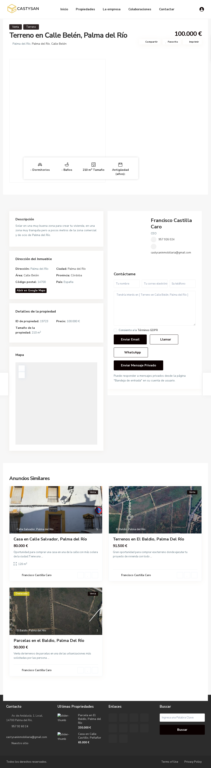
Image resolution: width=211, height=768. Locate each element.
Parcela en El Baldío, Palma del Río (89, 719)
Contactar (166, 9)
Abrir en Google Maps (31, 290)
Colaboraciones (139, 9)
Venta (15, 27)
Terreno (31, 27)
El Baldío (121, 529)
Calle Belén (59, 44)
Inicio (64, 9)
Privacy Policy (193, 762)
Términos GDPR (147, 330)
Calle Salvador (26, 529)
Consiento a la (138, 330)
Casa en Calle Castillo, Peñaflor (89, 736)
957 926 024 (166, 239)
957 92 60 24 (20, 726)
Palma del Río (41, 44)
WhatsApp (132, 352)
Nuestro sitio (20, 743)
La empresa (112, 9)
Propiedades (85, 9)
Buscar (182, 730)
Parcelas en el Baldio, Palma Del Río (49, 640)
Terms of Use (169, 762)
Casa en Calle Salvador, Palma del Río (50, 539)
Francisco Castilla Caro (171, 223)
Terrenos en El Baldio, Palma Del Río (148, 539)
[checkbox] (115, 330)
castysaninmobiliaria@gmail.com (171, 252)
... (42, 556)
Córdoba (76, 275)
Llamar (165, 339)
